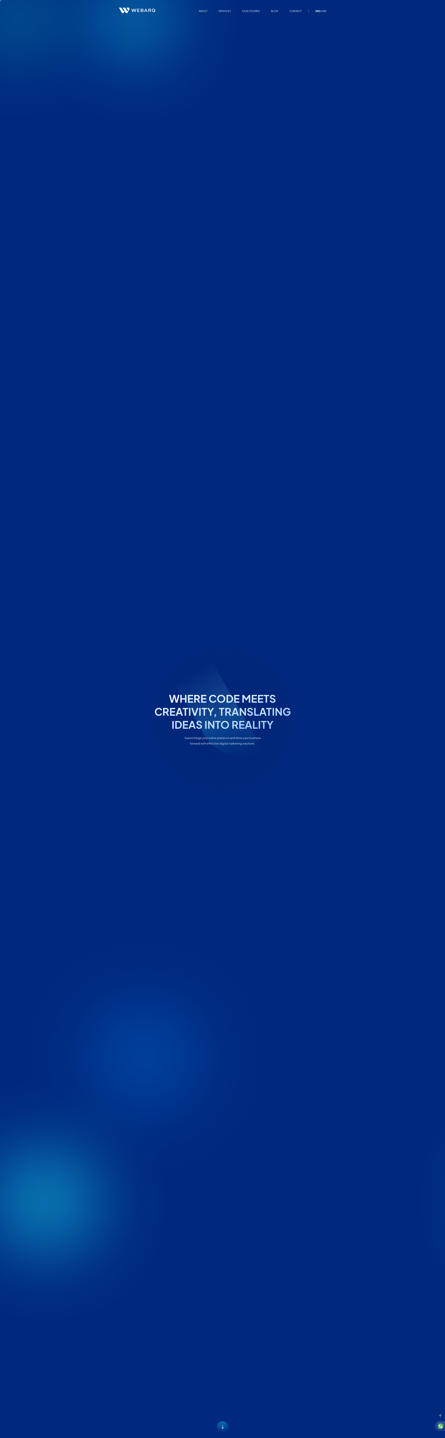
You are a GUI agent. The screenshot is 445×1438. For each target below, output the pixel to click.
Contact (295, 11)
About (203, 11)
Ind (324, 11)
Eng (318, 11)
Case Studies (251, 11)
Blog (274, 11)
